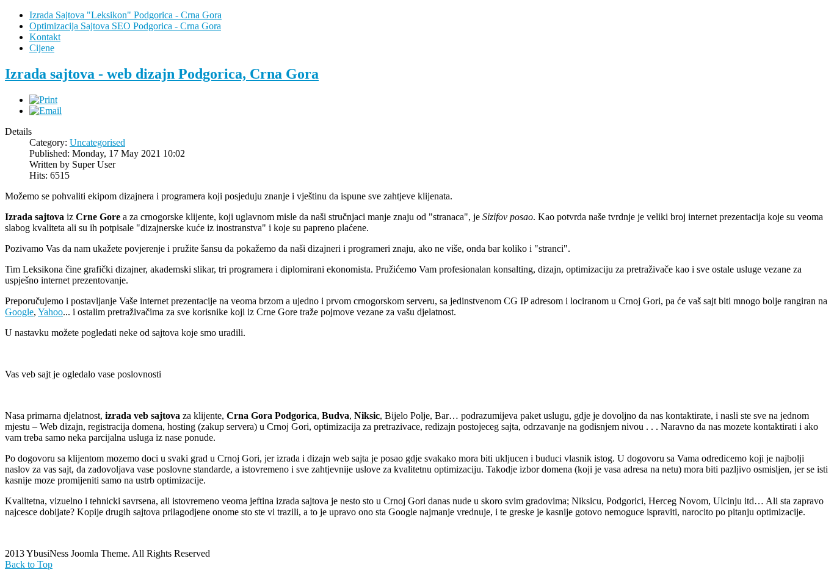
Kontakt (44, 37)
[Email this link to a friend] (45, 110)
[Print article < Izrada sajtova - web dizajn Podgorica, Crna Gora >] (43, 100)
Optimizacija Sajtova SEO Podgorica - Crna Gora (125, 26)
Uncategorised (97, 142)
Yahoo (50, 312)
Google (19, 312)
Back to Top (29, 564)
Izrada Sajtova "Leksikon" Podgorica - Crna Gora (125, 15)
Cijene (41, 48)
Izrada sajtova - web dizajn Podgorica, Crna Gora (162, 74)
